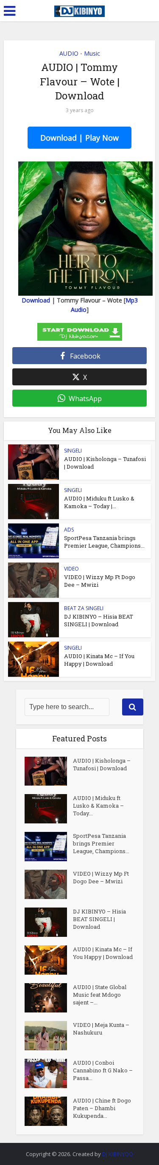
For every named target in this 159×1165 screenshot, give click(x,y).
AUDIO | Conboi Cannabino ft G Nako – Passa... (103, 1070)
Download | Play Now (79, 138)
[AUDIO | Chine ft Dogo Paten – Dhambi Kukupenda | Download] (49, 1111)
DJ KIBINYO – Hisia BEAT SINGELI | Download (98, 620)
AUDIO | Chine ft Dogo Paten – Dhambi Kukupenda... (102, 1108)
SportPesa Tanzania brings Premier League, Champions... (104, 541)
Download (36, 300)
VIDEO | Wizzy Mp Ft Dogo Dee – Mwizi (101, 877)
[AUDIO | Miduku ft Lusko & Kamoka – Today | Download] (49, 808)
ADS (69, 529)
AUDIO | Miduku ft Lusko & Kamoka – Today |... (99, 502)
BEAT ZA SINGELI (83, 608)
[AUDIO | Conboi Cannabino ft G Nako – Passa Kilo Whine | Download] (49, 1073)
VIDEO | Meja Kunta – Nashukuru (101, 1028)
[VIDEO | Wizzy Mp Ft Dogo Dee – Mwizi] (49, 884)
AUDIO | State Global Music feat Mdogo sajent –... (99, 994)
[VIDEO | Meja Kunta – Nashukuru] (49, 1035)
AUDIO (68, 53)
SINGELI (73, 450)
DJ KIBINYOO (117, 1154)
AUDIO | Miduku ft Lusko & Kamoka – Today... (98, 805)
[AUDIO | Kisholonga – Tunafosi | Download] (49, 771)
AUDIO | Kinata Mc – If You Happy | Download (99, 659)
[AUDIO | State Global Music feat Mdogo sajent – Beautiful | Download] (49, 997)
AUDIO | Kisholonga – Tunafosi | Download (102, 764)
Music (92, 53)
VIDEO (71, 568)
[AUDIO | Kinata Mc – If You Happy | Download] (49, 960)
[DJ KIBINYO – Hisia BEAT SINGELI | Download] (49, 922)
